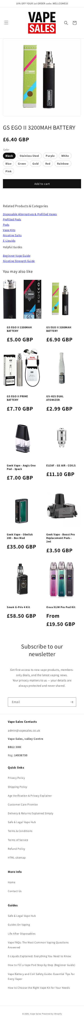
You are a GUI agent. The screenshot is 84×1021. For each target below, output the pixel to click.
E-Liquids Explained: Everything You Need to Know (39, 956)
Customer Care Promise (23, 804)
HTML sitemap (17, 857)
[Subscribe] (71, 702)
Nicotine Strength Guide (19, 261)
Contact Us (15, 891)
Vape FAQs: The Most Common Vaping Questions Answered (38, 945)
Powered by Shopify (52, 1013)
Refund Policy (16, 849)
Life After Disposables (21, 933)
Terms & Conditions (20, 831)
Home (11, 882)
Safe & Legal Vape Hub (22, 822)
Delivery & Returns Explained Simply (30, 813)
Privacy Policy (16, 778)
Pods (6, 225)
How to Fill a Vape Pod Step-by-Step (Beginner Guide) (41, 965)
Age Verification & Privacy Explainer (30, 795)
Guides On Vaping (19, 924)
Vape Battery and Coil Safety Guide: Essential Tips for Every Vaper (41, 976)
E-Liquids (9, 240)
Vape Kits (9, 230)
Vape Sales (35, 1013)
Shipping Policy (17, 787)
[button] (66, 23)
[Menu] (6, 22)
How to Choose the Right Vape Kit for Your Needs (39, 987)
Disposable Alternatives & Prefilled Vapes (30, 214)
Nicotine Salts (12, 235)
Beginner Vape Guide (16, 256)
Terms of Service (18, 840)
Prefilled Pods (12, 219)
